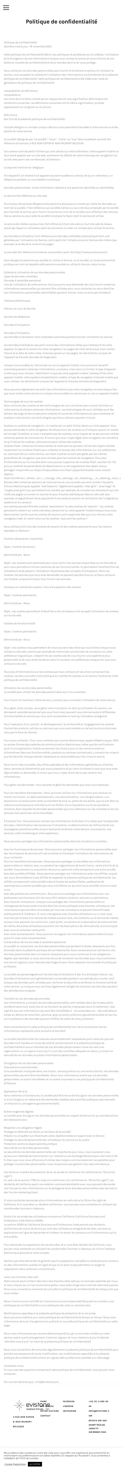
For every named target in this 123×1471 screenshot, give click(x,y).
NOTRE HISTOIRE (49, 1411)
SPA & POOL (47, 1406)
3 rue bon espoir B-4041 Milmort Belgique (23, 1422)
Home (43, 1401)
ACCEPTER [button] (35, 1464)
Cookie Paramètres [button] (15, 1464)
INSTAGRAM (69, 1411)
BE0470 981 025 (98, 1420)
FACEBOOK (69, 1401)
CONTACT (45, 1416)
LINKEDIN (68, 1406)
